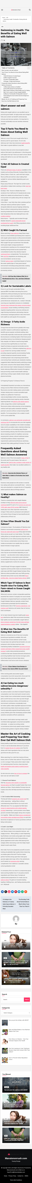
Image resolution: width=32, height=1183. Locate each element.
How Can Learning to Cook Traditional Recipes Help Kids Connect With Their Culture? (16, 962)
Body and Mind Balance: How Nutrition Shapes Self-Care (13, 1105)
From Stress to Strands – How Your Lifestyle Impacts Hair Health (15, 944)
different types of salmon (14, 170)
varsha (8, 946)
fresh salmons (14, 233)
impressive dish (14, 861)
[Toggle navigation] (2, 10)
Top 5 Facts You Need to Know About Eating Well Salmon (15, 73)
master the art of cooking (12, 748)
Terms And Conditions (16, 1180)
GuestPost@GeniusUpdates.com (16, 1172)
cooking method (5, 216)
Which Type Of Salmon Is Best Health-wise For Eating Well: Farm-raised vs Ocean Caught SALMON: (16, 91)
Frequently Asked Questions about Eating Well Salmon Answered (14, 84)
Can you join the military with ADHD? (16, 1090)
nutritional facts (5, 254)
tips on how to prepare (20, 773)
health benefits (25, 143)
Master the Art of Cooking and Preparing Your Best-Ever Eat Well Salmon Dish (14, 100)
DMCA (26, 1176)
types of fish (25, 458)
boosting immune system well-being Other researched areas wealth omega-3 (15, 649)
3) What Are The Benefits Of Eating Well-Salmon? (15, 94)
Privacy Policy (12, 1176)
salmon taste (9, 261)
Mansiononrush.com (16, 1158)
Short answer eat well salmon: (10, 70)
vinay (7, 964)
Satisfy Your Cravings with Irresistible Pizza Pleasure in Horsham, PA (16, 979)
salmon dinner (5, 880)
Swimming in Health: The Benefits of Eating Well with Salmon (15, 33)
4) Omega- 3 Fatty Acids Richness (11, 81)
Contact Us (20, 1176)
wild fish (5, 256)
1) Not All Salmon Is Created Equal (11, 76)
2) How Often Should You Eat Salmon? (12, 88)
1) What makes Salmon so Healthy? (12, 87)
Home (5, 1176)
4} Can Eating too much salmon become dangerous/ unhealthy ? (16, 96)
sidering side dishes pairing (21, 401)
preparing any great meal (19, 799)
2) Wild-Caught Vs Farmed (10, 77)
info (2, 26)
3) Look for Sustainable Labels (10, 79)
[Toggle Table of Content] (28, 68)
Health (6, 1087)
